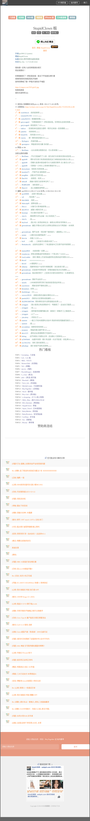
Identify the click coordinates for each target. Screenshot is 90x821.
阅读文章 (15, 548)
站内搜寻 (74, 3)
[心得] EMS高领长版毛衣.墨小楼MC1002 (27, 485)
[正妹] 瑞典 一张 (18, 478)
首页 (34, 48)
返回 (45, 51)
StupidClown (43, 48)
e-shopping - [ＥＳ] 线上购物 (33, 397)
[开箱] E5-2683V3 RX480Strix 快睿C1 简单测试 (29, 583)
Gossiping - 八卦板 (28, 355)
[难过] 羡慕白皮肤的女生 (21, 541)
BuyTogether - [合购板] (30, 389)
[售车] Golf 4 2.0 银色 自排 (22, 625)
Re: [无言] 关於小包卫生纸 (22, 576)
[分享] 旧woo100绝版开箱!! (22, 569)
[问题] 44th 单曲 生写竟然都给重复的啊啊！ (28, 646)
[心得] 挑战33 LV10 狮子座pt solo (24, 604)
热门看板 (45, 33)
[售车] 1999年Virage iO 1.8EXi (23, 597)
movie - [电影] (26, 369)
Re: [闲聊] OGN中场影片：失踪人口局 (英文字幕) (30, 709)
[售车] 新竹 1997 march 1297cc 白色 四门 (27, 520)
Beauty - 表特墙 (28, 422)
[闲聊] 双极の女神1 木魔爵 (22, 513)
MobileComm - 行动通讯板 (32, 386)
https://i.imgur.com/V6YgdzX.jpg (27, 87)
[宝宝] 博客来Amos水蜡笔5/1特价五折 (26, 681)
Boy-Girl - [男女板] (29, 394)
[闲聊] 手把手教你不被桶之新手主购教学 (27, 611)
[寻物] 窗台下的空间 (19, 506)
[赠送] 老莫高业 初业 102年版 (23, 667)
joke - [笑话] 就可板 (28, 377)
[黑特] (14, 555)
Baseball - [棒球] (28, 380)
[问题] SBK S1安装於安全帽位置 (24, 562)
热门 (85, 3)
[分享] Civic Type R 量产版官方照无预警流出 (29, 618)
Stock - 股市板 (27, 392)
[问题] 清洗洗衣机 (19, 499)
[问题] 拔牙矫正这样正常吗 (22, 660)
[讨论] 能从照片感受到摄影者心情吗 (25, 527)
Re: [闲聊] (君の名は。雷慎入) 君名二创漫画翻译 (30, 702)
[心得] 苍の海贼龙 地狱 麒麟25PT (24, 695)
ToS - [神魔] (25, 366)
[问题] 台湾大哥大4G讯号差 (22, 716)
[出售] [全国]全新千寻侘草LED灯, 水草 (26, 723)
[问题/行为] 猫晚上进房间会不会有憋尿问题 (28, 464)
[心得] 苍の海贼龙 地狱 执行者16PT (25, 590)
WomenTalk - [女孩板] (29, 363)
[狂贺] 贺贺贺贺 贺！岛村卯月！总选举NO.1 (29, 534)
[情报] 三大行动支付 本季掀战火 (24, 674)
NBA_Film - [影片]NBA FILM (33, 400)
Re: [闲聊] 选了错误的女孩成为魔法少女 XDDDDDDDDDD (34, 471)
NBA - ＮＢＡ (26, 361)
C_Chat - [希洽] (27, 375)
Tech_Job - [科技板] (29, 383)
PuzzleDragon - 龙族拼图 (30, 372)
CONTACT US (55, 806)
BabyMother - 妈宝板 (30, 411)
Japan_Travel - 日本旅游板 (32, 408)
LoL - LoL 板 (26, 358)
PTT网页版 (62, 3)
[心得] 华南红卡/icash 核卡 (22, 653)
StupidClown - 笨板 (29, 406)
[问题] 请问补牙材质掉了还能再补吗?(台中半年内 (31, 639)
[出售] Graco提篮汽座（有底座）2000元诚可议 (29, 632)
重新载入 (54, 33)
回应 (39, 33)
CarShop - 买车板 (28, 417)
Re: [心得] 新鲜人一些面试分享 (23, 688)
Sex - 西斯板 (27, 420)
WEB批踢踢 (46, 806)
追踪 (33, 33)
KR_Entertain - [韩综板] (31, 403)
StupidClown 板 (45, 28)
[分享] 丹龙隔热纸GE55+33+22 (23, 492)
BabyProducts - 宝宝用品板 (32, 414)
